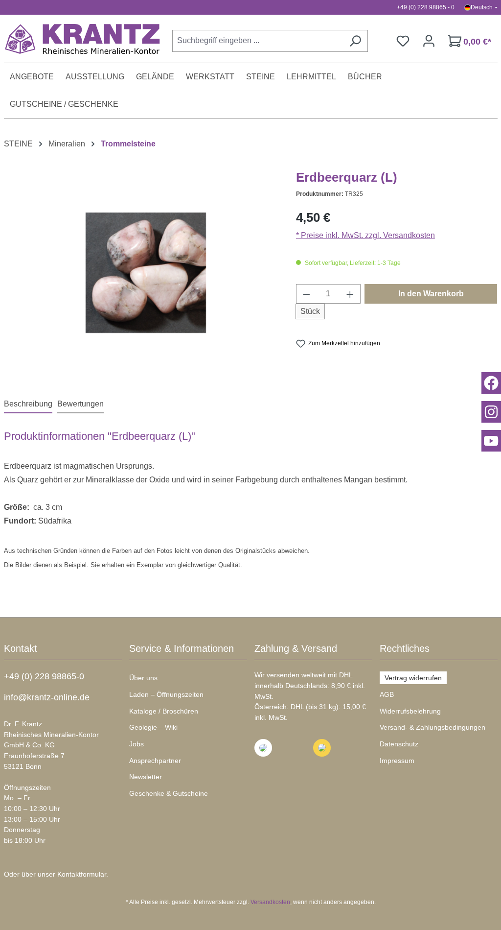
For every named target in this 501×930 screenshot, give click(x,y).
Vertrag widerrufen (413, 678)
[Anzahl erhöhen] (350, 294)
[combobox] (257, 41)
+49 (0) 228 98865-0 (44, 676)
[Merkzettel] (403, 41)
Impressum (397, 760)
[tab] (28, 404)
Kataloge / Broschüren (163, 711)
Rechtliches (405, 648)
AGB (387, 694)
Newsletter (145, 777)
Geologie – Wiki (153, 727)
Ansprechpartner (155, 760)
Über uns (143, 678)
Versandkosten (270, 902)
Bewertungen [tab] (80, 404)
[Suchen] (355, 41)
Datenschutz (399, 744)
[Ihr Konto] (429, 41)
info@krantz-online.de (47, 697)
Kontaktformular (81, 874)
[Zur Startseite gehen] (77, 39)
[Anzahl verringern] (306, 294)
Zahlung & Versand (295, 648)
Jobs (136, 744)
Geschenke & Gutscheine (168, 793)
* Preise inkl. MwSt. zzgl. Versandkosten (365, 235)
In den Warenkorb (431, 293)
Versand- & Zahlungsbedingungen (432, 727)
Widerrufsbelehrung (410, 711)
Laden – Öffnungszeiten (166, 694)
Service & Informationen (181, 648)
